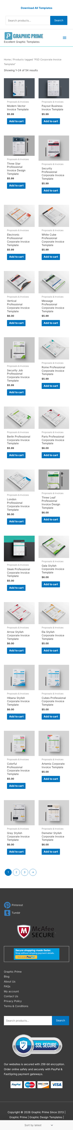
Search (58, 20)
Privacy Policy (13, 1001)
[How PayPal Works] (36, 953)
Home (7, 59)
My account (11, 991)
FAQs (7, 986)
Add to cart (16, 121)
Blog (6, 976)
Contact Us (11, 996)
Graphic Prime (13, 971)
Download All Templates (36, 7)
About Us (9, 981)
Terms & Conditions (16, 1006)
